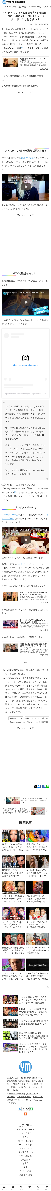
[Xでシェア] (35, 786)
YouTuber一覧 (24, 1096)
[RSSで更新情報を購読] (25, 1114)
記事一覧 (11, 1096)
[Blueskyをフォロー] (27, 1109)
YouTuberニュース (15, 718)
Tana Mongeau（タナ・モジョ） (21, 722)
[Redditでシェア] (27, 641)
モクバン (22, 564)
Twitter (20, 1081)
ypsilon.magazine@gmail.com (21, 1093)
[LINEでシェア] (47, 786)
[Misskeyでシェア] (16, 641)
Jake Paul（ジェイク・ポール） (37, 718)
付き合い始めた (28, 158)
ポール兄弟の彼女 (42, 722)
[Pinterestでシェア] (39, 641)
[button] (47, 641)
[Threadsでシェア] (23, 641)
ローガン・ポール (10, 514)
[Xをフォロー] (23, 1109)
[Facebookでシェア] (41, 786)
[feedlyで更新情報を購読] (31, 1109)
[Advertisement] (25, 119)
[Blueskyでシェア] (38, 786)
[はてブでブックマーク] (44, 786)
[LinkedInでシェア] (43, 641)
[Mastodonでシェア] (8, 641)
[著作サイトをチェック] (20, 1109)
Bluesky (30, 1081)
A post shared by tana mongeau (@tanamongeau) (25, 394)
